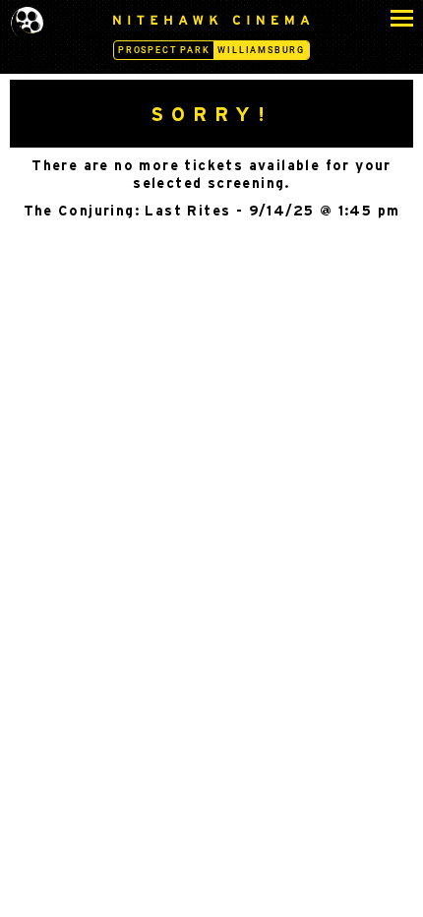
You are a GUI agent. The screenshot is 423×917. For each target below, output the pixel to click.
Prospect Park (164, 50)
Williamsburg (261, 50)
